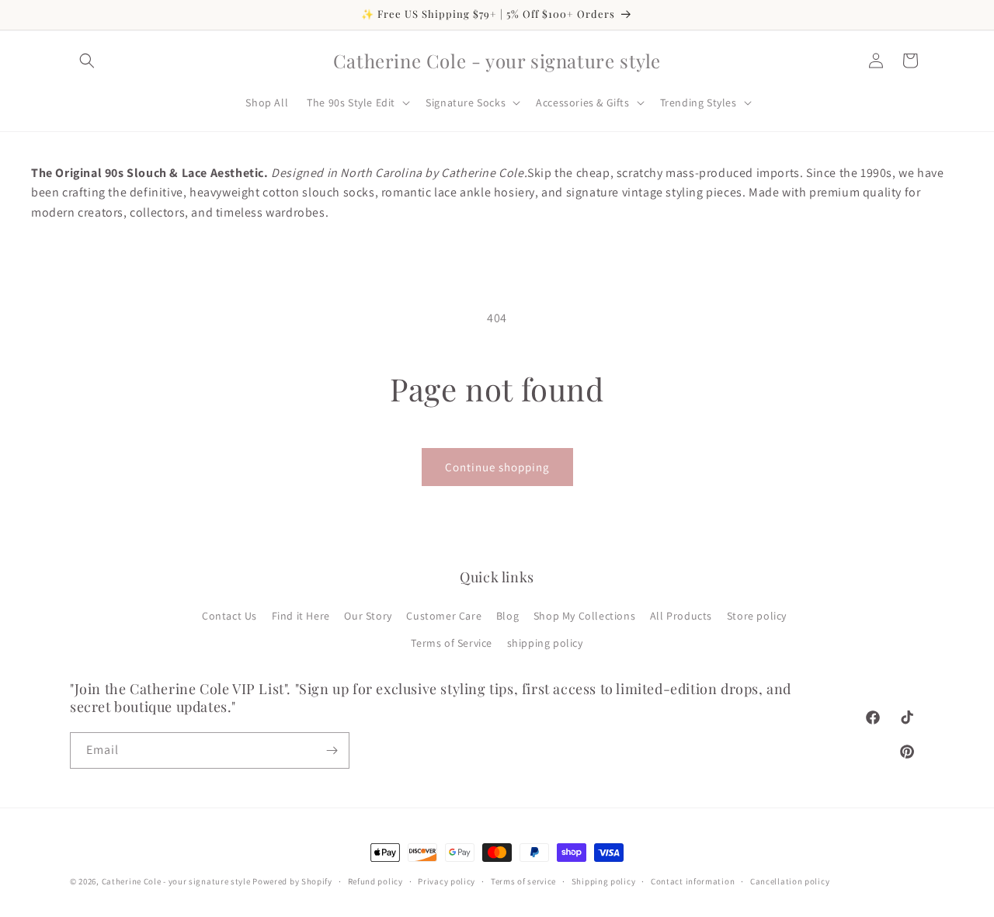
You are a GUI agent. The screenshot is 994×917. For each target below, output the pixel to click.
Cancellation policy (789, 881)
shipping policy (545, 643)
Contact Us (229, 616)
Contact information (693, 881)
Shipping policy (604, 881)
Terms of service (523, 881)
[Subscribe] (332, 750)
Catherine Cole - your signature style (176, 881)
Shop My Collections (584, 616)
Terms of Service (451, 643)
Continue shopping (497, 467)
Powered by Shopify (292, 881)
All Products (681, 616)
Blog (507, 616)
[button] (87, 60)
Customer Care (443, 616)
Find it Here (301, 616)
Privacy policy (446, 881)
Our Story (367, 616)
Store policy (757, 616)
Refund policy (375, 881)
